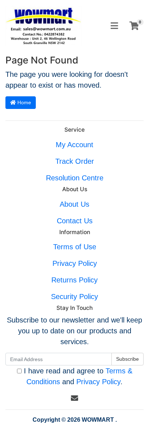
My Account (74, 145)
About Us (74, 204)
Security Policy (74, 296)
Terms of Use (74, 247)
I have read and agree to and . (77, 376)
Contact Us (75, 221)
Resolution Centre (74, 178)
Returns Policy (74, 280)
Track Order (74, 161)
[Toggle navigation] (114, 26)
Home (23, 102)
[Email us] (74, 398)
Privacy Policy (74, 263)
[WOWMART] (43, 25)
